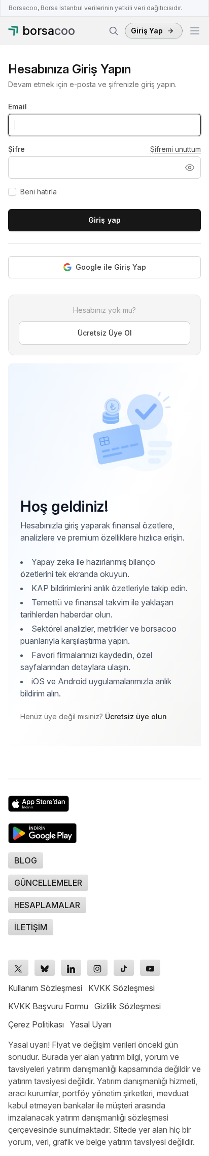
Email (17, 106)
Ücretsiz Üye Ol (105, 332)
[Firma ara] (113, 31)
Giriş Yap (147, 30)
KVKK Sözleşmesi (121, 988)
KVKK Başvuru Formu (48, 1006)
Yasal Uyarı (90, 1024)
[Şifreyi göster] (190, 167)
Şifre (16, 149)
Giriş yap (104, 220)
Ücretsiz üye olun (136, 716)
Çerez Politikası (36, 1024)
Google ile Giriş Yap (111, 267)
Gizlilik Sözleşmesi (127, 1006)
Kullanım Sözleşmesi (45, 988)
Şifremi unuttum (175, 149)
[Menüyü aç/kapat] (195, 31)
